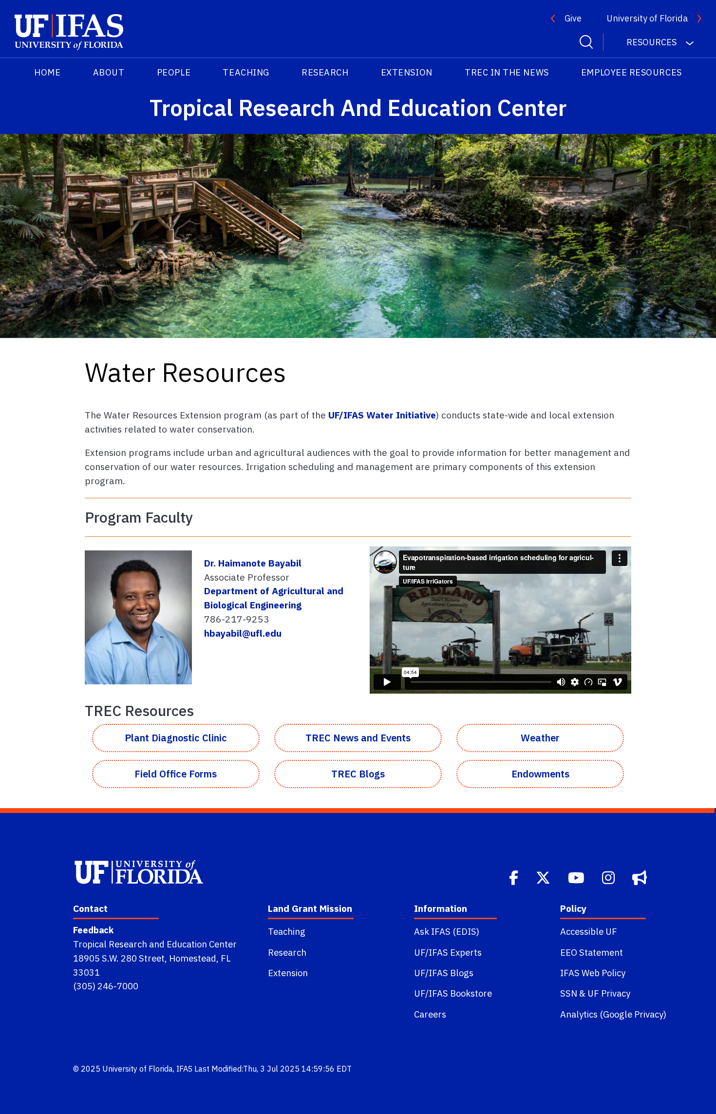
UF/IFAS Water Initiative (382, 415)
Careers (430, 1014)
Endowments (540, 773)
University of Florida (647, 18)
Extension (407, 72)
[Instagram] (609, 876)
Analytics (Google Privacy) (613, 1014)
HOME (47, 72)
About (109, 72)
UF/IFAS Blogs (443, 973)
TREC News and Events (358, 737)
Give (573, 18)
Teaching (246, 72)
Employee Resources (631, 72)
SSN (568, 993)
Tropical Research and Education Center (155, 944)
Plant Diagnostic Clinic (176, 737)
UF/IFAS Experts (448, 952)
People (173, 72)
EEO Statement (591, 952)
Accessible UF (588, 931)
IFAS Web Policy (592, 973)
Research (324, 72)
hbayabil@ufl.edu (243, 633)
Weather (540, 737)
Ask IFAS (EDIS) (446, 931)
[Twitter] (544, 876)
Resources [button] (652, 42)
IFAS (184, 1069)
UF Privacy (608, 993)
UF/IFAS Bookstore (453, 993)
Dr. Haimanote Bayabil (252, 563)
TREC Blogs (358, 773)
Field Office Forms (175, 773)
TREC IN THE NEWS (507, 72)
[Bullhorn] (640, 876)
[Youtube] (577, 876)
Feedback (93, 930)
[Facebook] (514, 876)
